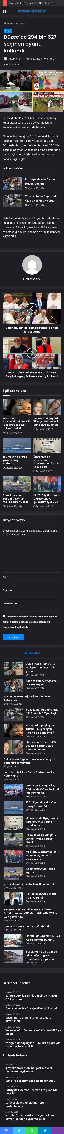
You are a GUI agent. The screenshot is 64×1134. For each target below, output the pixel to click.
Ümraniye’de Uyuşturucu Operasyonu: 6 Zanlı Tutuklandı (46, 462)
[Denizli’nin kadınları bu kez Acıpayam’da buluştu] (13, 940)
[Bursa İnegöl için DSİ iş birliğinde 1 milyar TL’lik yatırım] (13, 668)
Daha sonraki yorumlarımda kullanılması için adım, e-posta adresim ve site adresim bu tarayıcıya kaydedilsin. (30, 622)
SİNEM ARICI (14, 59)
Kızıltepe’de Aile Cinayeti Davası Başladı (42, 682)
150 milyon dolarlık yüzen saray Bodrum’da (15, 460)
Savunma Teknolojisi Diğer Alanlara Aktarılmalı (34, 3)
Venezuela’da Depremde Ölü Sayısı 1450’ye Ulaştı (42, 711)
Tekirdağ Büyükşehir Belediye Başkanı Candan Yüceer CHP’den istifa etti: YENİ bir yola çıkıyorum (31, 913)
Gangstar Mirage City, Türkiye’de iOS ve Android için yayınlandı (42, 789)
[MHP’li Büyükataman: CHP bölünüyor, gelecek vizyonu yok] (47, 484)
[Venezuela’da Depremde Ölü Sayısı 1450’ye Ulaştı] (12, 200)
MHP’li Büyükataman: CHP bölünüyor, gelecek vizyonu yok (47, 499)
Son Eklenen (32, 652)
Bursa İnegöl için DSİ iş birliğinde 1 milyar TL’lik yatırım (40, 667)
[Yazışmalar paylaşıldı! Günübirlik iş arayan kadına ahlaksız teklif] (17, 407)
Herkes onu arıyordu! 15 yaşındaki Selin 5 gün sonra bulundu (46, 421)
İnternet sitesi (11, 603)
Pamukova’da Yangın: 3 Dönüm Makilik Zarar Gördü (16, 499)
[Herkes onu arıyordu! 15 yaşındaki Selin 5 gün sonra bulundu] (47, 407)
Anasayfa (11, 23)
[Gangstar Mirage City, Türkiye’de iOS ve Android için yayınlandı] (13, 790)
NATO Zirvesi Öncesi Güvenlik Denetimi (29, 884)
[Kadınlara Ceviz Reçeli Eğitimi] (13, 873)
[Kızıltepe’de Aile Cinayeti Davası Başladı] (12, 183)
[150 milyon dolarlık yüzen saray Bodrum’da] (17, 445)
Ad (5, 577)
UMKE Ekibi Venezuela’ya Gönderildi (27, 926)
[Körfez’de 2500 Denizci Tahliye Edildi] (13, 898)
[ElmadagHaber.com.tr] (32, 11)
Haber (22, 23)
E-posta (8, 590)
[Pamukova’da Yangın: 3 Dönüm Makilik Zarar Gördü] (17, 484)
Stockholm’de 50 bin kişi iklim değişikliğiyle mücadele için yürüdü (42, 955)
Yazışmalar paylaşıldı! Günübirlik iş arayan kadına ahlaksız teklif (16, 423)
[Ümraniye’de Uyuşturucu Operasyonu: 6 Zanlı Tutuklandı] (47, 445)
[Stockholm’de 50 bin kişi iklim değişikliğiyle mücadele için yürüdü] (13, 956)
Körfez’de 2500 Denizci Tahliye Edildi (41, 895)
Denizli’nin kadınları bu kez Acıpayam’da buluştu (43, 937)
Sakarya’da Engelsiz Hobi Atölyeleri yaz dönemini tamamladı (29, 761)
